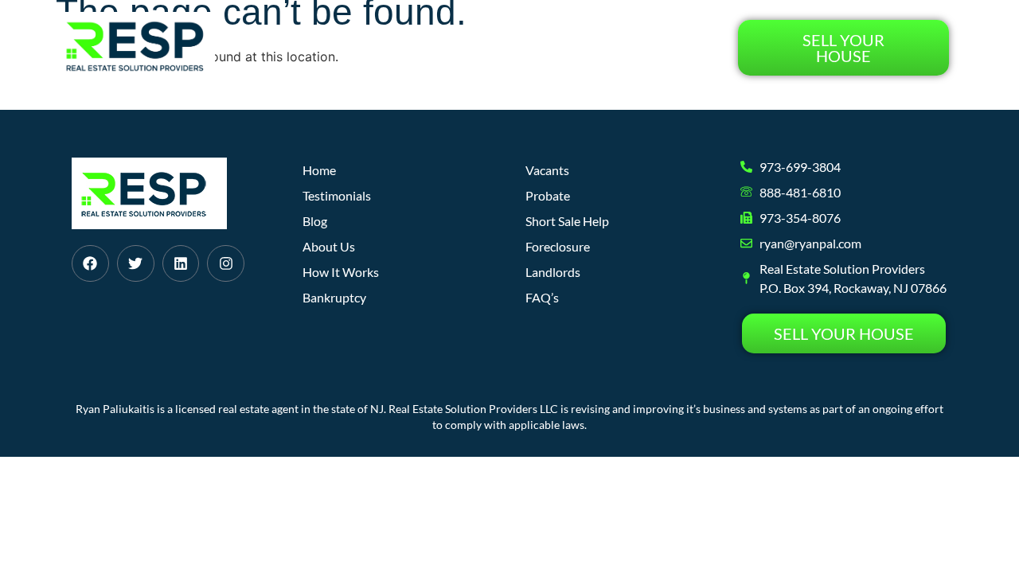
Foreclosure (557, 246)
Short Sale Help (567, 220)
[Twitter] (135, 264)
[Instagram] (225, 264)
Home (326, 47)
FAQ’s (542, 297)
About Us (511, 47)
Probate (547, 195)
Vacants (547, 169)
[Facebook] (90, 264)
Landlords (552, 271)
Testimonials (665, 47)
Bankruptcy (334, 297)
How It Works (413, 47)
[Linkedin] (181, 264)
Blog (581, 47)
